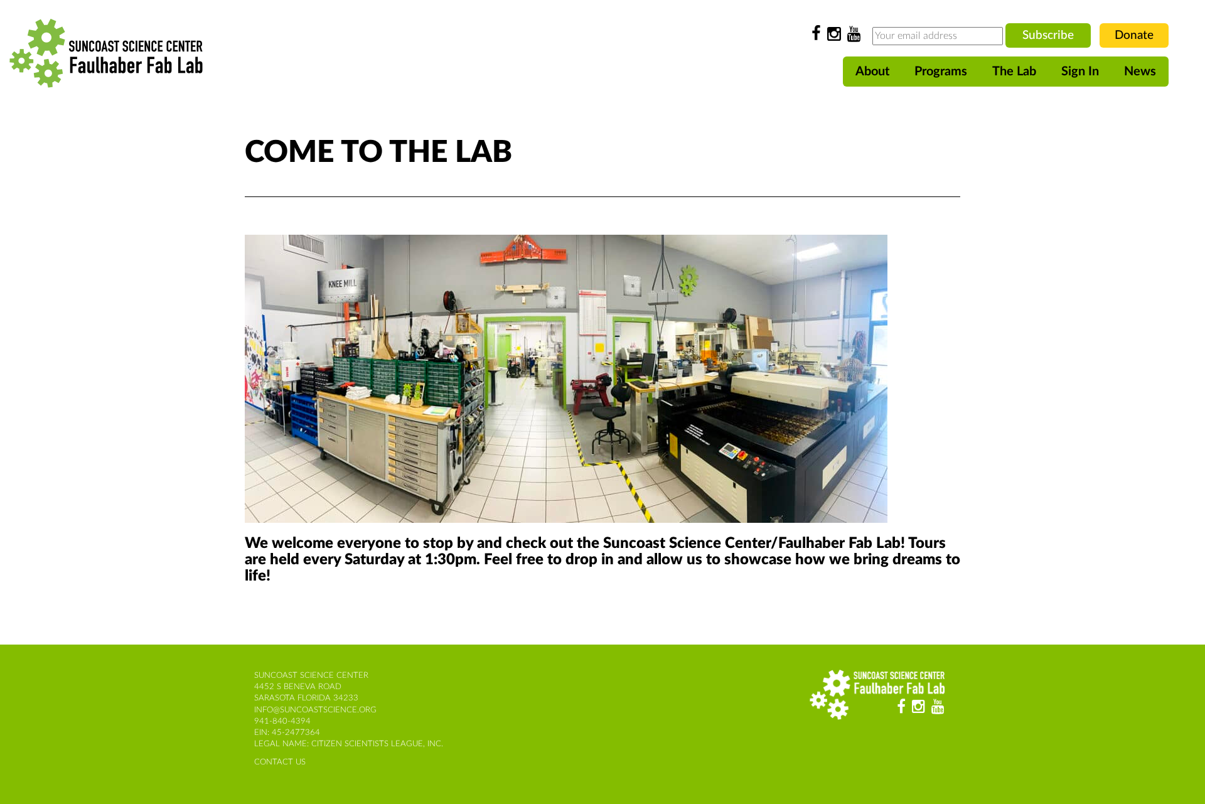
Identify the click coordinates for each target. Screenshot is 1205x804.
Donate (1134, 35)
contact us (280, 762)
